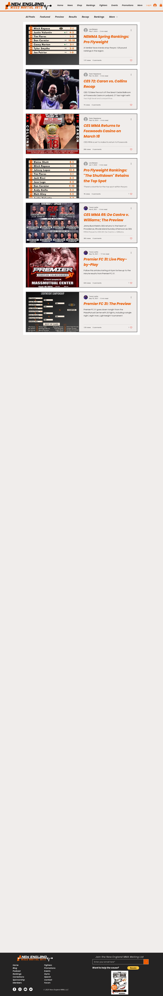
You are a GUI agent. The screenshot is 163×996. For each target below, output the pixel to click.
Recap (85, 17)
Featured (45, 17)
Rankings (99, 17)
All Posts (30, 17)
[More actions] (131, 30)
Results (73, 17)
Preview (59, 17)
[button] (161, 5)
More (112, 17)
